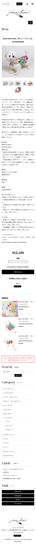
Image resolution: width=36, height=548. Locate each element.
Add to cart (18, 272)
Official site (18, 492)
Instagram (18, 496)
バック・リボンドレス (11, 397)
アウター (6, 443)
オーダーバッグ (8, 451)
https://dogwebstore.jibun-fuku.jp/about (14, 242)
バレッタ (9, 425)
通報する (18, 283)
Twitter (18, 500)
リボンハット (10, 429)
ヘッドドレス (8, 418)
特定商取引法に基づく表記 (11, 478)
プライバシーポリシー (10, 475)
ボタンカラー (8, 414)
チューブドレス (8, 388)
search (19, 4)
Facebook (18, 504)
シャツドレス (8, 405)
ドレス (6, 439)
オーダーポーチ (8, 455)
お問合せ (6, 472)
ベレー (8, 421)
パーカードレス (8, 393)
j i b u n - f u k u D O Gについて (13, 469)
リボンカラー (8, 409)
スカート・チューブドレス (12, 401)
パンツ (6, 447)
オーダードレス (8, 434)
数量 (18, 258)
